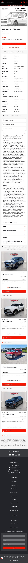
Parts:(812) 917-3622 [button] (15, 472)
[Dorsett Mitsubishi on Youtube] (15, 454)
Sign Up (14, 547)
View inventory (14, 485)
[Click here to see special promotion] (14, 5)
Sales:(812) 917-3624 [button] (15, 468)
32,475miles (23, 323)
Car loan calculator (14, 492)
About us (14, 499)
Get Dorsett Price (8, 291)
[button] (21, 2)
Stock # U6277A (5, 366)
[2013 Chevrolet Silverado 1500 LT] (14, 354)
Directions (14, 481)
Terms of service (14, 510)
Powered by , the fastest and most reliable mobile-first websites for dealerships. (14, 556)
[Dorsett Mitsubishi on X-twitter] (12, 454)
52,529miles (23, 416)
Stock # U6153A (5, 273)
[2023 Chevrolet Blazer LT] (14, 261)
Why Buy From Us (14, 503)
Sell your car (14, 495)
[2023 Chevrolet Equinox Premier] (14, 401)
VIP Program (14, 520)
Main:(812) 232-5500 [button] (15, 467)
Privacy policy (14, 506)
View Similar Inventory (14, 47)
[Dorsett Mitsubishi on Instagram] (18, 454)
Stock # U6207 (5, 319)
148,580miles (23, 369)
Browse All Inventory (14, 43)
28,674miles (23, 276)
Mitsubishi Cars (14, 523)
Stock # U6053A (5, 412)
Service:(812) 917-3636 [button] (15, 470)
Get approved (14, 488)
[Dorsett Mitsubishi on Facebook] (9, 454)
